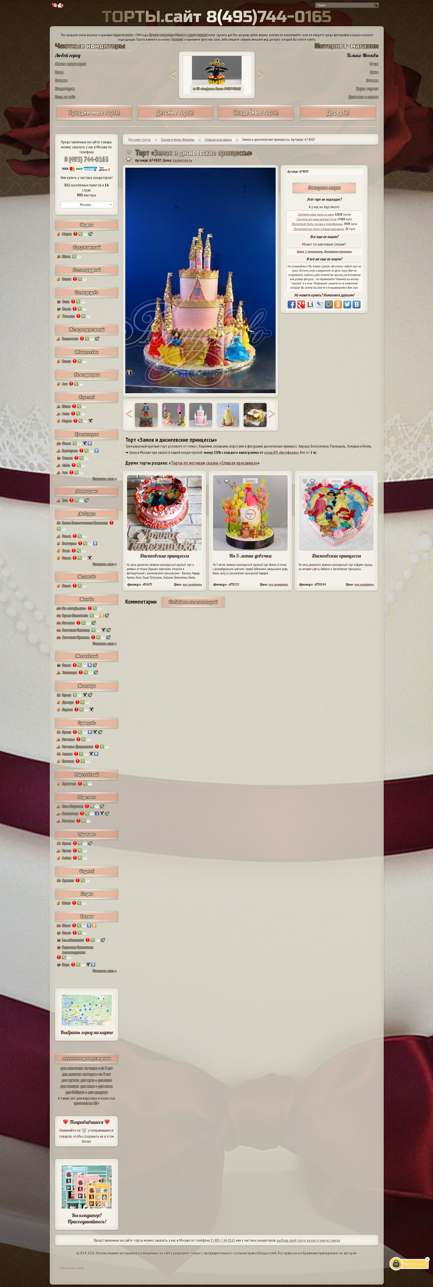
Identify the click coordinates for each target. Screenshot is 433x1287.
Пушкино (86, 834)
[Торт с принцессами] (146, 415)
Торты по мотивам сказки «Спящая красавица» (214, 463)
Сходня (86, 894)
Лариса (67, 709)
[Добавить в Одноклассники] (338, 304)
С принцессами (313, 251)
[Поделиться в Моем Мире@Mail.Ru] (329, 304)
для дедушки (98, 1092)
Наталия (68, 622)
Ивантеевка (86, 352)
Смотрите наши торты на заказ (316, 214)
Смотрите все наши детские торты (316, 219)
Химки (86, 916)
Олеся (66, 278)
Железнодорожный (86, 329)
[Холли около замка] (255, 415)
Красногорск (87, 434)
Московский (86, 656)
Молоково (86, 576)
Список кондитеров (70, 64)
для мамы (105, 1086)
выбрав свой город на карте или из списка (308, 1240)
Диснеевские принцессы (338, 251)
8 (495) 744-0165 (86, 159)
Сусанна (68, 880)
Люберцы (86, 513)
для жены (87, 1086)
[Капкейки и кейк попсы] (338, 118)
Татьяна (68, 315)
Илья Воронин (72, 806)
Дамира (68, 702)
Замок (300, 251)
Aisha (66, 465)
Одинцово (86, 723)
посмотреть (182, 160)
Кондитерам (65, 88)
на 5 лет (107, 1067)
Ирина (66, 694)
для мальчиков (71, 1067)
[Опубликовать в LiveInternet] (310, 304)
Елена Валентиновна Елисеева (85, 522)
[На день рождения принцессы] (228, 415)
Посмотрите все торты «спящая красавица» (318, 229)
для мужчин (70, 1080)
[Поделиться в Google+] (301, 304)
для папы (105, 1080)
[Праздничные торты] (94, 118)
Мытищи (86, 686)
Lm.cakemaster (73, 939)
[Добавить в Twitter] (347, 304)
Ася (64, 383)
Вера (65, 964)
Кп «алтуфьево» (74, 608)
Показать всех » (105, 478)
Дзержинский (86, 247)
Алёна (66, 857)
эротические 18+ (86, 1103)
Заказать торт (324, 187)
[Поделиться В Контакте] (357, 304)
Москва (87, 599)
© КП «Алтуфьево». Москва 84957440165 (217, 89)
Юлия (66, 256)
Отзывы (61, 80)
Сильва (67, 457)
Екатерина (70, 450)
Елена (66, 361)
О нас (374, 64)
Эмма (66, 550)
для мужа (87, 1080)
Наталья (68, 739)
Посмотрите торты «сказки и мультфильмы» (317, 224)
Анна (65, 413)
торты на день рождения (87, 1058)
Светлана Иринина (75, 637)
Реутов (86, 871)
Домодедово (86, 292)
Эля (65, 500)
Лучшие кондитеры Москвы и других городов (178, 35)
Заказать (164, 481)
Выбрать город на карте (86, 1032)
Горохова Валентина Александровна (77, 950)
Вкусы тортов (367, 88)
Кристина (69, 783)
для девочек (71, 1074)
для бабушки (75, 1092)
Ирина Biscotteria (75, 615)
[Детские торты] (175, 118)
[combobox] (87, 204)
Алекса (67, 753)
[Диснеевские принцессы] (200, 415)
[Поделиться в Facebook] (292, 304)
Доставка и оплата (363, 97)
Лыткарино (87, 491)
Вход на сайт (65, 97)
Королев (86, 397)
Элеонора (69, 672)
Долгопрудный (86, 270)
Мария (67, 233)
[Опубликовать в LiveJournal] (319, 304)
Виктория (69, 543)
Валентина (70, 338)
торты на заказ (123, 35)
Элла (65, 301)
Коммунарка (86, 374)
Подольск (86, 797)
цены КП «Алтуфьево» (281, 452)
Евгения (68, 761)
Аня (65, 472)
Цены (59, 72)
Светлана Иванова (76, 629)
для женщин (69, 1086)
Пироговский (86, 774)
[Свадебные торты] (255, 118)
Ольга (66, 308)
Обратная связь (72, 1267)
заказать (177, 39)
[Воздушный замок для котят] (173, 415)
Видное (86, 225)
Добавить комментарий (193, 602)
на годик (90, 1067)
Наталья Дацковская (77, 746)
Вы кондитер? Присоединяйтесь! (86, 1218)
